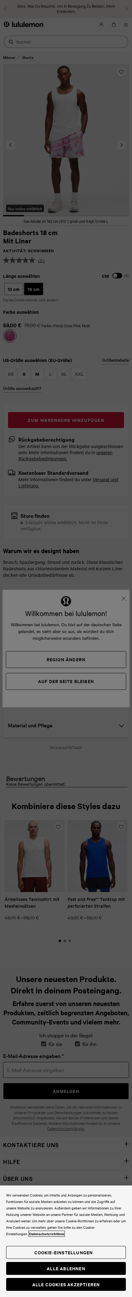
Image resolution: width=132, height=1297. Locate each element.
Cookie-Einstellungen (63, 1252)
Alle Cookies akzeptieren (66, 1284)
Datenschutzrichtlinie (46, 1233)
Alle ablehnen (66, 1268)
